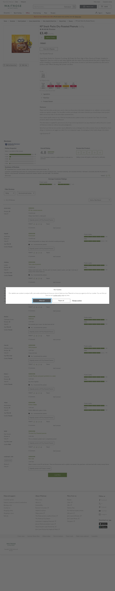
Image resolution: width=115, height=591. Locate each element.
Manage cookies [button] (77, 300)
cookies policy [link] (57, 295)
